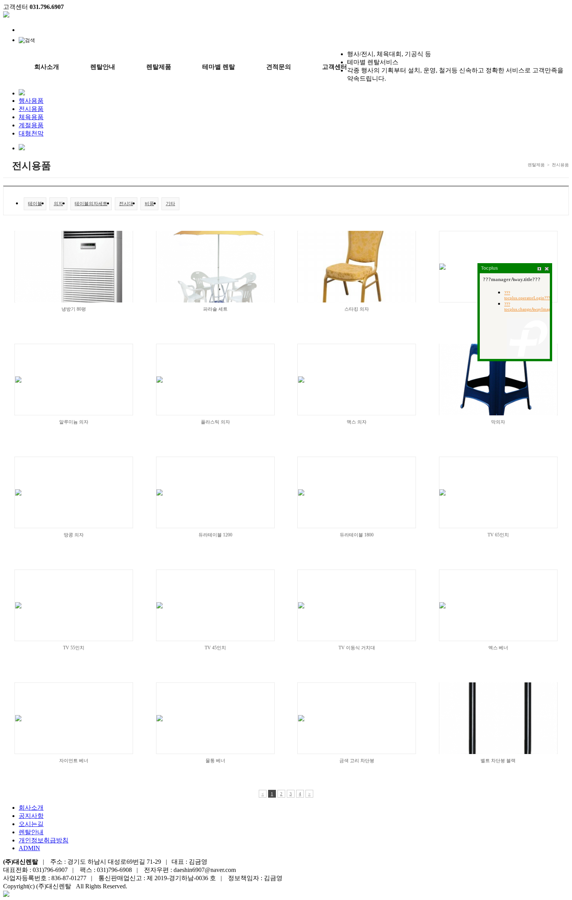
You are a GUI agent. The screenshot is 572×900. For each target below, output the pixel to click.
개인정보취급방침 (43, 840)
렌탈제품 (158, 66)
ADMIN (29, 848)
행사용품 (31, 100)
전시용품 (31, 108)
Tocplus (489, 268)
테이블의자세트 (91, 203)
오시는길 (31, 824)
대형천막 (31, 133)
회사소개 (46, 66)
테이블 (35, 203)
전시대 (126, 203)
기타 (170, 203)
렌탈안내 (102, 66)
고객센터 (334, 66)
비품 (149, 203)
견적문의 (278, 66)
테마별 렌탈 (218, 66)
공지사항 (31, 815)
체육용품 (31, 117)
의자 (58, 203)
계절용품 (31, 125)
